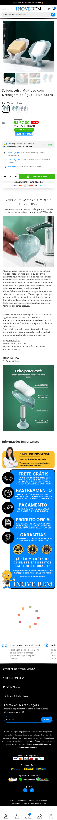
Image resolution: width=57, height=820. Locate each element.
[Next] (50, 46)
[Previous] (7, 46)
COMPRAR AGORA (39, 176)
